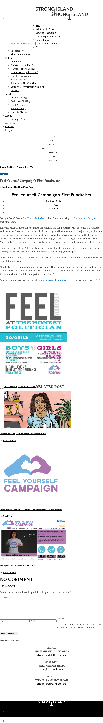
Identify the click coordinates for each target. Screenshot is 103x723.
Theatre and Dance (20, 54)
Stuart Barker (55, 201)
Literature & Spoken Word (24, 72)
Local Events (54, 208)
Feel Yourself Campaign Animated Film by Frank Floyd (23, 433)
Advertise (10, 122)
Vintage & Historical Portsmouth (28, 86)
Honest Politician (27, 387)
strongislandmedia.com (52, 669)
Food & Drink (18, 104)
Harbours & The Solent (23, 68)
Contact (9, 126)
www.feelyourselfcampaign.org (55, 280)
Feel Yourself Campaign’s (87, 218)
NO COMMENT (16, 579)
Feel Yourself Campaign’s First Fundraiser (51, 195)
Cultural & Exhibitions (47, 43)
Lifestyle (9, 94)
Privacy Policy (18, 119)
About (8, 115)
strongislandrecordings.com (51, 683)
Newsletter (54, 711)
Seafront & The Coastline (24, 83)
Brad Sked (8, 516)
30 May (54, 205)
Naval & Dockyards (21, 76)
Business (15, 90)
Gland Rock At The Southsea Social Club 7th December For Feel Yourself (31, 509)
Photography (17, 50)
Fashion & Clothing (20, 101)
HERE (97, 280)
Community (17, 61)
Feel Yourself (10, 387)
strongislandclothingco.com (51, 654)
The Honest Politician (33, 218)
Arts (53, 136)
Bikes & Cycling (19, 97)
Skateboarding (18, 108)
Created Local (43, 39)
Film (38, 47)
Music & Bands (18, 79)
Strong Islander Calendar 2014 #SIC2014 (17, 566)
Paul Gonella (9, 440)
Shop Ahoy (11, 130)
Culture (9, 57)
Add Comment (7, 585)
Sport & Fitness (19, 112)
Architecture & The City (23, 65)
